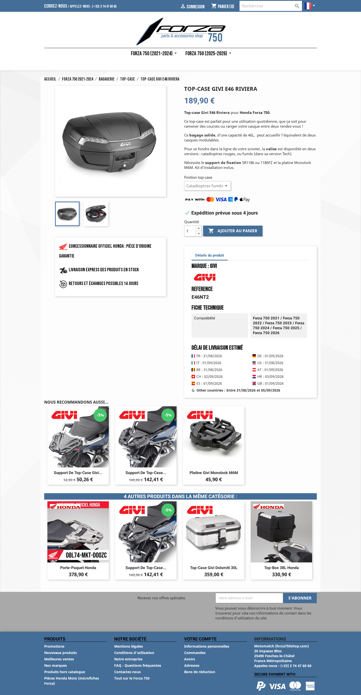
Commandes (195, 652)
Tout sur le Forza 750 (132, 678)
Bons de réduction (199, 671)
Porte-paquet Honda (78, 567)
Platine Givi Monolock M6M (214, 472)
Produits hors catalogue (64, 671)
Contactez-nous (127, 671)
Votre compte (200, 638)
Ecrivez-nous (55, 6)
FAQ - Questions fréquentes (137, 665)
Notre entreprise (128, 659)
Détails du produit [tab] (209, 255)
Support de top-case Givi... (78, 472)
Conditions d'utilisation (134, 652)
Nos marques (55, 665)
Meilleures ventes (59, 659)
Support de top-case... (146, 472)
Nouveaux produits (60, 652)
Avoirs (189, 659)
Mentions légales (128, 646)
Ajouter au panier (232, 231)
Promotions (54, 646)
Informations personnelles (206, 646)
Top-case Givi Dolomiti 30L (213, 567)
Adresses (191, 665)
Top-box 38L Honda (281, 567)
